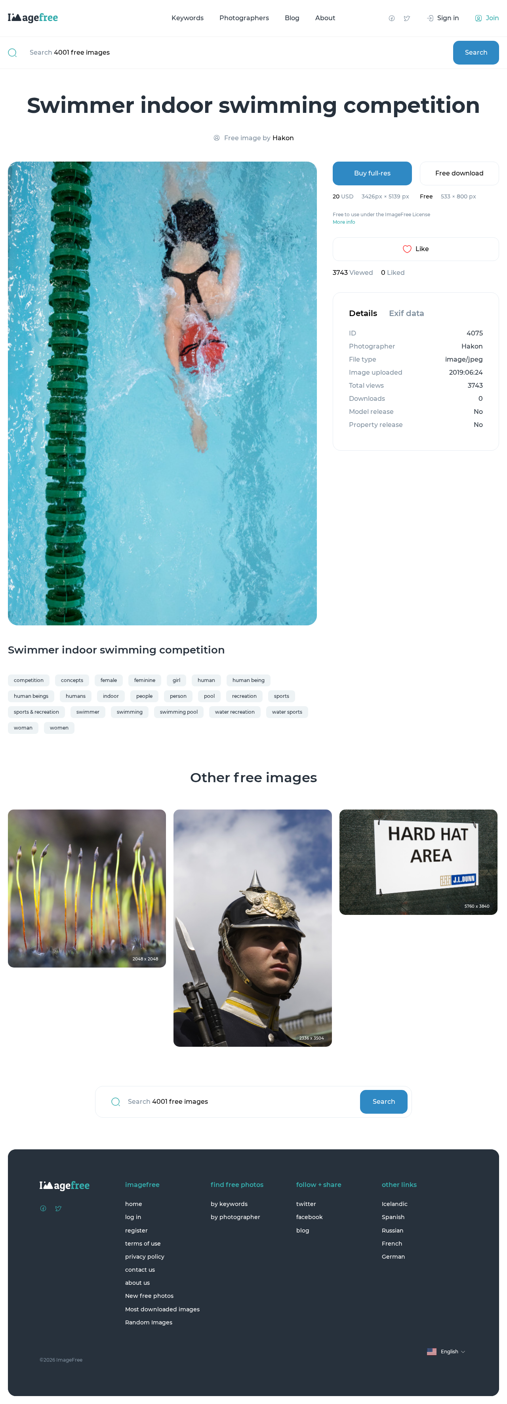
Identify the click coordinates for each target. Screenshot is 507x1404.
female (109, 680)
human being (249, 680)
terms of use (143, 1243)
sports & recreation (36, 712)
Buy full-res (372, 173)
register (136, 1230)
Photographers (244, 18)
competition (29, 680)
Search (476, 52)
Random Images (148, 1322)
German (393, 1256)
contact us (140, 1269)
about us (137, 1282)
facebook (309, 1217)
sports (281, 696)
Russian (393, 1230)
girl (176, 680)
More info (344, 222)
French (392, 1243)
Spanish (393, 1217)
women (59, 728)
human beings (31, 696)
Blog (292, 18)
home (133, 1204)
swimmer (87, 712)
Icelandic (395, 1204)
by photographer (235, 1217)
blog (302, 1230)
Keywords (188, 18)
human (206, 680)
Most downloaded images (162, 1309)
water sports (287, 712)
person (178, 696)
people (144, 696)
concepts (72, 680)
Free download (459, 173)
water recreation (235, 712)
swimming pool (179, 712)
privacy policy (144, 1256)
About (325, 18)
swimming (130, 712)
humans (76, 696)
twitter (306, 1204)
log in (133, 1217)
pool (209, 696)
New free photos (149, 1295)
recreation (244, 696)
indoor (111, 696)
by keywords (229, 1204)
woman (23, 728)
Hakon (283, 138)
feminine (144, 680)
